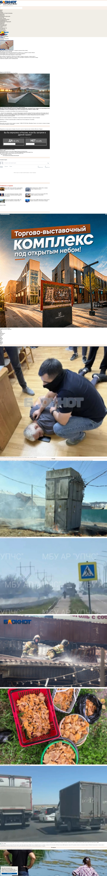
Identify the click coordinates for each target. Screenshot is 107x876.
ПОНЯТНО (9, 873)
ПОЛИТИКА (2, 23)
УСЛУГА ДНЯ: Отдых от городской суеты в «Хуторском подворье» (12, 53)
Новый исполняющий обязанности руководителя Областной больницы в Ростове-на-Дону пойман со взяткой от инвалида (18, 457)
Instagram (14, 129)
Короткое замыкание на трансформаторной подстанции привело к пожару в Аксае (14, 537)
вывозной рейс (16, 155)
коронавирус (11, 155)
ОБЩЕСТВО (2, 22)
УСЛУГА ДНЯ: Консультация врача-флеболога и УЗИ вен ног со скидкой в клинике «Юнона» (17, 52)
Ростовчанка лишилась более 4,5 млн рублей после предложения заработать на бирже (43, 842)
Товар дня (2, 39)
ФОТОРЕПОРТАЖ (3, 28)
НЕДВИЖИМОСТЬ (3, 20)
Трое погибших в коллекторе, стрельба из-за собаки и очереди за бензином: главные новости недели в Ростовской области (77, 842)
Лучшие (6, 166)
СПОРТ (1, 27)
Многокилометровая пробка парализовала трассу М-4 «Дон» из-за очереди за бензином (15, 842)
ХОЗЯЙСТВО (2, 29)
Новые (1, 166)
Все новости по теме (4, 51)
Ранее (11, 166)
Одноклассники (27, 129)
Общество (2, 72)
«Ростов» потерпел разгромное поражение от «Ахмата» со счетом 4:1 (12, 460)
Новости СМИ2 (3, 205)
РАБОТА (7, 32)
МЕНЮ (1, 10)
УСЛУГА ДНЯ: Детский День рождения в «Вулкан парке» (10, 54)
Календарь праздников (4, 38)
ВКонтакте (37, 129)
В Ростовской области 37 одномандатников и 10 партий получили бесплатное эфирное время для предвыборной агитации (43, 460)
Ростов (4, 155)
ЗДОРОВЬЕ (2, 14)
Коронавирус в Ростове (7, 154)
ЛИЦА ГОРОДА (3, 18)
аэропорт (7, 155)
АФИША (1, 12)
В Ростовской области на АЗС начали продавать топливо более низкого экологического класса (78, 460)
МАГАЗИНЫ (6, 36)
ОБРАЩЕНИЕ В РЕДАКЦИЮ (5, 21)
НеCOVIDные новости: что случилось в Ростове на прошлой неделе (13, 152)
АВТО (1, 11)
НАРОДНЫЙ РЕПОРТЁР (4, 19)
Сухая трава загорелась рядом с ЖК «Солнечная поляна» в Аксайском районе (13, 614)
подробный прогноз (3, 329)
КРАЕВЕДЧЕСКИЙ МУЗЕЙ (5, 16)
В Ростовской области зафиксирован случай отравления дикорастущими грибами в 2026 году (16, 765)
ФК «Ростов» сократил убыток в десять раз (8, 153)
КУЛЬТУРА (2, 17)
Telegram (40, 129)
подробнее (9, 329)
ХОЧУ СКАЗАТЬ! (3, 30)
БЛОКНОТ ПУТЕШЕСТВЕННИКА (6, 13)
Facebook (32, 129)
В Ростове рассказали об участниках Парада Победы (10, 151)
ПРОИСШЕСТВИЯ (3, 24)
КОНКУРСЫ (2, 15)
